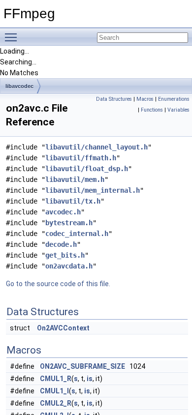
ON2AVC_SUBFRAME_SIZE (82, 366)
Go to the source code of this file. (58, 284)
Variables (178, 110)
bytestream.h (69, 223)
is (90, 379)
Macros (145, 99)
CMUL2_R (55, 403)
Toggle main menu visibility (13, 37)
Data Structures (114, 99)
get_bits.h (65, 255)
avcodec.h (63, 212)
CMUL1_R (55, 379)
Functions (152, 110)
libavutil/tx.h (72, 201)
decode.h (61, 244)
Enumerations (174, 99)
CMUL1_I (54, 391)
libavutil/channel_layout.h (96, 147)
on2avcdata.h (69, 266)
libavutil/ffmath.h (80, 158)
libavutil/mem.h (74, 179)
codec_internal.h (76, 233)
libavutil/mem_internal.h (92, 190)
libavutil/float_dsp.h (86, 169)
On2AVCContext (63, 328)
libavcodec (19, 86)
